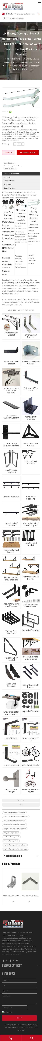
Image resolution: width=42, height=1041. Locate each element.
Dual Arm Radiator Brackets (14, 812)
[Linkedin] (3, 960)
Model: (6, 163)
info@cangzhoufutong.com (24, 14)
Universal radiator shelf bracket (16, 816)
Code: (6, 169)
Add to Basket (29, 152)
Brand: (6, 166)
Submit (19, 1018)
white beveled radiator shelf (14, 821)
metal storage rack (11, 841)
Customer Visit (9, 188)
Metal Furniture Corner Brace (11, 896)
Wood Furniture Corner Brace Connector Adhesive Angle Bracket (30, 896)
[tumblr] (10, 960)
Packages (7, 184)
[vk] (17, 960)
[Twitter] (7, 960)
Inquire (8, 152)
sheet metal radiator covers (14, 825)
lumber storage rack (11, 837)
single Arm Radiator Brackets (15, 829)
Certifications (9, 181)
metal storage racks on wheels (15, 849)
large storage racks (11, 833)
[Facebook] (13, 960)
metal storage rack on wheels (15, 845)
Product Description (11, 173)
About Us (7, 177)
